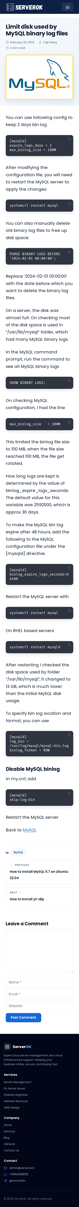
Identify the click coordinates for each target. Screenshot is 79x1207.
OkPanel (9, 1144)
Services (9, 1131)
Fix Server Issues (14, 1088)
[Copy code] (69, 139)
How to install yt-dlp (27, 899)
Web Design (12, 1107)
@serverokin (17, 1181)
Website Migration (16, 1095)
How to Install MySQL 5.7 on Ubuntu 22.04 (39, 874)
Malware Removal (15, 1101)
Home (8, 1125)
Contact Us (11, 1150)
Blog (6, 1138)
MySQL (29, 830)
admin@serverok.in (22, 1168)
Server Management (17, 1082)
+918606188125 (18, 1174)
